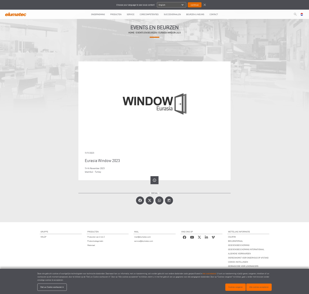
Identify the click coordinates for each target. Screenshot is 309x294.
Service (130, 14)
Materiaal (91, 245)
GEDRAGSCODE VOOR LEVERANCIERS (243, 266)
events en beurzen (146, 33)
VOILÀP (43, 237)
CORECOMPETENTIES (149, 14)
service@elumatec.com (143, 241)
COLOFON (232, 237)
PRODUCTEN (116, 14)
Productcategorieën (95, 241)
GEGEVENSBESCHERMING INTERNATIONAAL (246, 249)
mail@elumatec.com (142, 237)
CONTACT (214, 14)
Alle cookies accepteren (259, 287)
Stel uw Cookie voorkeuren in (52, 287)
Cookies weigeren (235, 287)
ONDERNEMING (98, 14)
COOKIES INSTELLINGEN (238, 262)
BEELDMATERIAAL (235, 241)
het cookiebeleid (209, 273)
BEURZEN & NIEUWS (195, 14)
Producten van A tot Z (96, 237)
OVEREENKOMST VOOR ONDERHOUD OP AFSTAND (248, 258)
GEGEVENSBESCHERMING (238, 245)
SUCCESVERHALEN (172, 14)
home (131, 33)
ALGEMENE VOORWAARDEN (239, 254)
